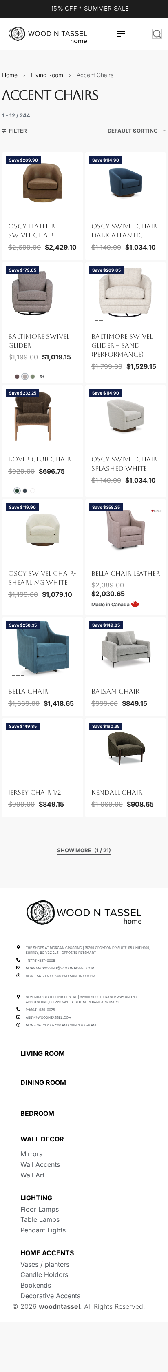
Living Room (47, 74)
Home (10, 74)
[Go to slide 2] (17, 210)
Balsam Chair (115, 691)
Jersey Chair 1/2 (34, 792)
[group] (42, 182)
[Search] (157, 33)
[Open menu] (121, 34)
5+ (42, 377)
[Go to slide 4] (27, 210)
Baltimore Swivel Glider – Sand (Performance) (122, 345)
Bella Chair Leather (125, 573)
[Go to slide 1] (13, 210)
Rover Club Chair (39, 459)
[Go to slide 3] (22, 210)
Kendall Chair (116, 792)
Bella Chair (28, 691)
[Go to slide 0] (8, 210)
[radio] (17, 376)
